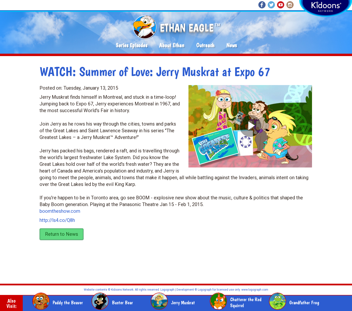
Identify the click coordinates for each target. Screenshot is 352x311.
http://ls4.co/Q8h (57, 220)
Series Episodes (131, 45)
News (232, 45)
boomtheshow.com (60, 211)
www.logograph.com (254, 289)
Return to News (61, 234)
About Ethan (171, 45)
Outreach (205, 45)
